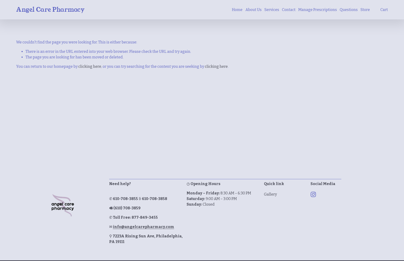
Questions (349, 9)
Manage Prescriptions (317, 9)
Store (365, 9)
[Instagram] (313, 194)
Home (237, 9)
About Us (253, 9)
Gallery (270, 194)
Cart (384, 9)
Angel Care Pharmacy (50, 9)
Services (271, 9)
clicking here (89, 66)
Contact (289, 9)
